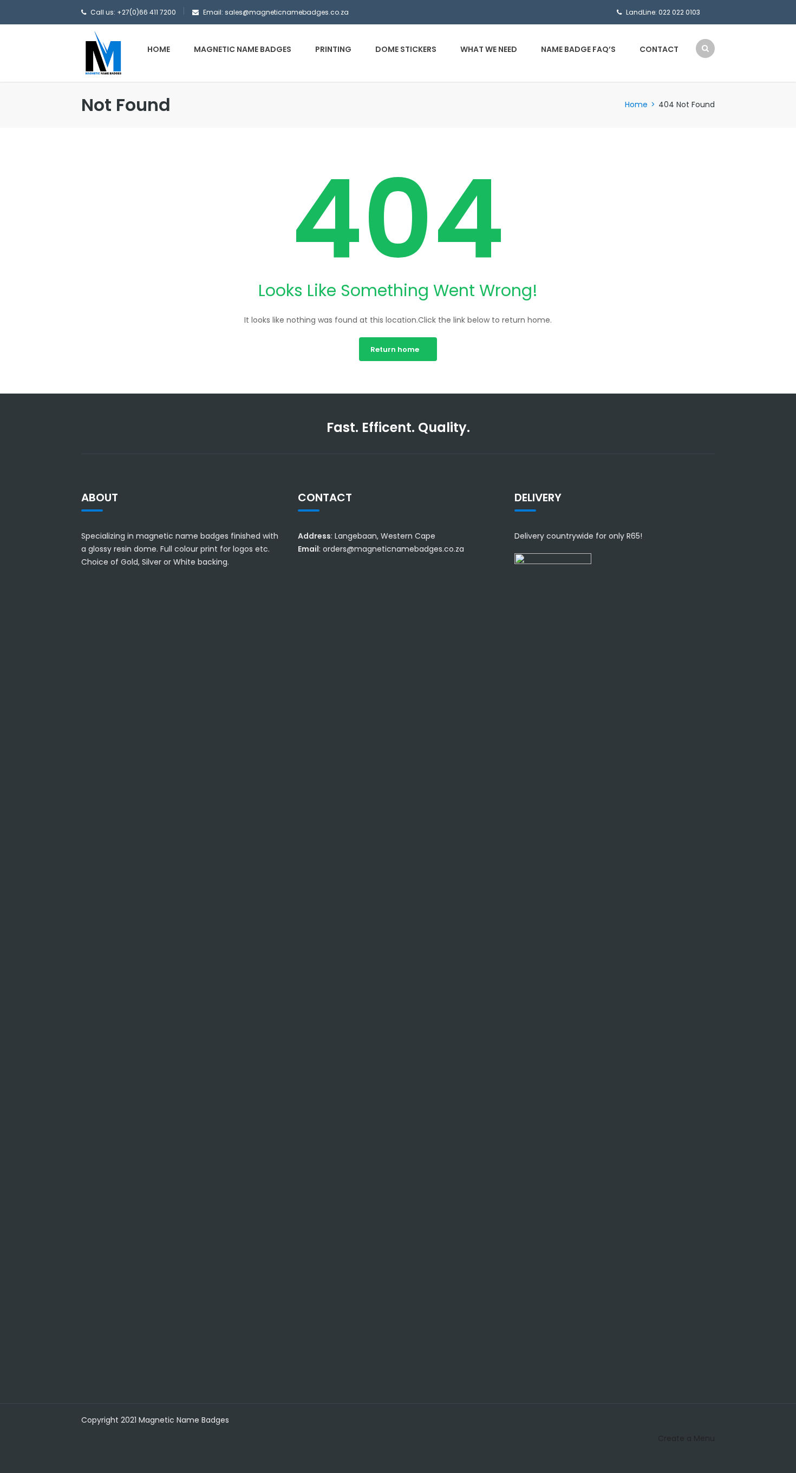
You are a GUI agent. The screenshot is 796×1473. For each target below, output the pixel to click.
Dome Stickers (405, 49)
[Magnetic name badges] (103, 52)
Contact (659, 49)
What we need (488, 49)
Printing (333, 49)
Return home (394, 349)
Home (158, 49)
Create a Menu (686, 1438)
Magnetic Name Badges (242, 49)
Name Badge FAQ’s (578, 49)
